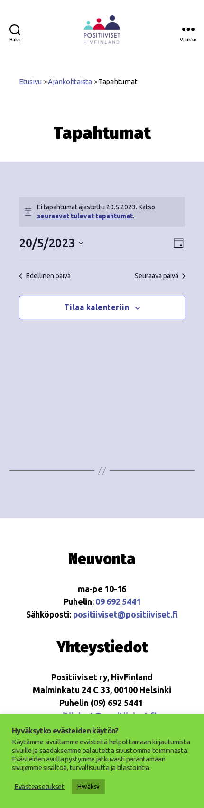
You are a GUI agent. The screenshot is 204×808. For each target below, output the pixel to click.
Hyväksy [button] (88, 786)
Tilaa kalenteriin (96, 307)
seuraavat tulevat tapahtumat (85, 216)
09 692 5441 (117, 601)
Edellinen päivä (48, 276)
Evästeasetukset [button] (39, 786)
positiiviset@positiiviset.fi (125, 614)
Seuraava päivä (156, 276)
